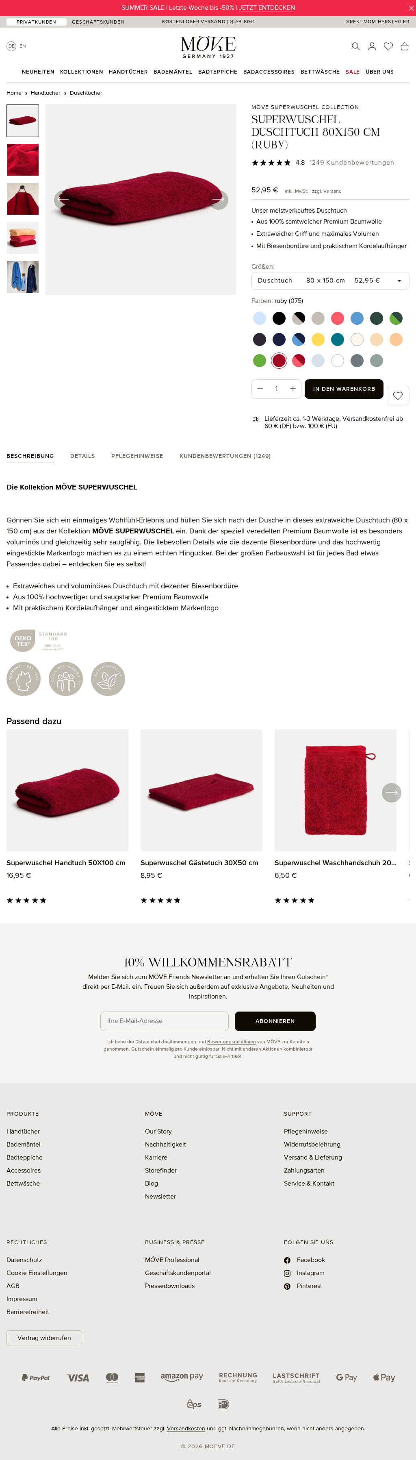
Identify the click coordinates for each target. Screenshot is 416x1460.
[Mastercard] (112, 1378)
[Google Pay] (346, 1378)
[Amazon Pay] (182, 1378)
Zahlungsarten (304, 1171)
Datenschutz (24, 1260)
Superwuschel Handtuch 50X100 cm (66, 863)
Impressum (21, 1299)
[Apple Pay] (384, 1378)
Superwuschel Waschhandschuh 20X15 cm (335, 863)
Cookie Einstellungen (36, 1273)
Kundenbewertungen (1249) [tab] (225, 456)
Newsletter (160, 1197)
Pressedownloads (170, 1286)
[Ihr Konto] (372, 46)
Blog (151, 1184)
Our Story (158, 1132)
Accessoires (23, 1171)
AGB (13, 1286)
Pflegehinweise (306, 1132)
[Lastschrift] (296, 1378)
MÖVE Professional (172, 1260)
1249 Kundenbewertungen (352, 163)
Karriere (156, 1158)
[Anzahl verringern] (260, 389)
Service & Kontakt (309, 1184)
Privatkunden (36, 22)
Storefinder (161, 1171)
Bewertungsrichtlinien (231, 1042)
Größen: (263, 266)
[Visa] (78, 1378)
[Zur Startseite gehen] (208, 47)
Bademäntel (23, 1145)
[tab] (30, 458)
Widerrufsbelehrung (312, 1145)
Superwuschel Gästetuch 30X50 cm (199, 863)
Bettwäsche (23, 1184)
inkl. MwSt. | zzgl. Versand (313, 191)
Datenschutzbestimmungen (165, 1042)
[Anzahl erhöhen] (293, 389)
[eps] (194, 1404)
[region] (121, 199)
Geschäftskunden (98, 22)
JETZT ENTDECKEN (267, 8)
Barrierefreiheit (27, 1312)
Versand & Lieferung (313, 1158)
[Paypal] (35, 1378)
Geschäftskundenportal (178, 1273)
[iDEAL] (223, 1404)
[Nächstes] (218, 199)
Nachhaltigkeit (165, 1145)
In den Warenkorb (344, 389)
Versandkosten (186, 1429)
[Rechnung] (238, 1378)
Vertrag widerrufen (44, 1338)
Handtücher (23, 1132)
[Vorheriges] (63, 199)
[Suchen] (356, 46)
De (12, 46)
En (23, 46)
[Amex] (140, 1378)
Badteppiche (24, 1158)
